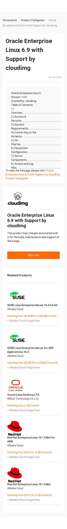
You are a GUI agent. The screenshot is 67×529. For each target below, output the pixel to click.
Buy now (33, 255)
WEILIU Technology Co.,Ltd (22, 398)
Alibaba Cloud (15, 309)
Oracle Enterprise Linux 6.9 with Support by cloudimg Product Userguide (33, 174)
